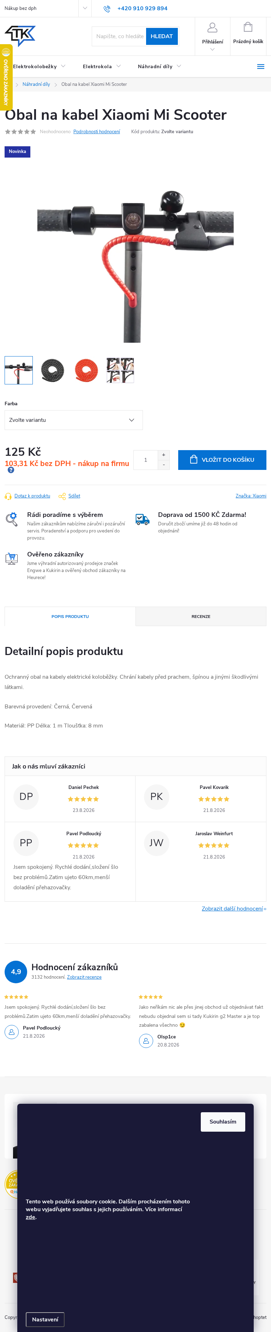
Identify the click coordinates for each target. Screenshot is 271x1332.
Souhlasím (223, 1122)
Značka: (251, 496)
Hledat (162, 36)
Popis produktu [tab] (70, 616)
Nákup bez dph (20, 8)
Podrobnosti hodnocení (96, 132)
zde (30, 1217)
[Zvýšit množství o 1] (163, 455)
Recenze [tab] (201, 616)
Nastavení (45, 1320)
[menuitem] (39, 67)
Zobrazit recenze (84, 977)
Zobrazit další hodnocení (232, 909)
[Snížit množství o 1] (163, 465)
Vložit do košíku (228, 460)
